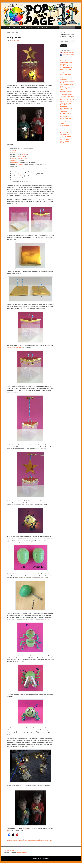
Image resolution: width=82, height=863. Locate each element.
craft (45, 839)
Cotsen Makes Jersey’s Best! (67, 99)
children (41, 839)
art (30, 839)
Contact (20, 27)
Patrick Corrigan (11, 842)
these (8, 830)
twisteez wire (22, 170)
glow (11, 840)
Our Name (31, 27)
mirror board (20, 164)
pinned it (41, 503)
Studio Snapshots (64, 141)
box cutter (13, 150)
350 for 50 (62, 93)
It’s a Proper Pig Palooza (66, 67)
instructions (19, 840)
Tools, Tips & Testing (65, 143)
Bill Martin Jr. (34, 839)
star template (14, 162)
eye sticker (20, 176)
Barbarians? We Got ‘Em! (66, 125)
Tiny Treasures (63, 77)
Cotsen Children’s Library (42, 27)
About (14, 27)
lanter (26, 840)
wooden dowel (23, 158)
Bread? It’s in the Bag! (65, 69)
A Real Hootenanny (64, 115)
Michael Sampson (45, 840)
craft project (49, 839)
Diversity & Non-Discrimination (41, 858)
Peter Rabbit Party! (64, 116)
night (51, 840)
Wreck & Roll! (63, 106)
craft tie (13, 152)
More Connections (64, 134)
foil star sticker (21, 156)
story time (17, 842)
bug (38, 839)
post (26, 828)
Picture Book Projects (16, 839)
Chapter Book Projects (65, 132)
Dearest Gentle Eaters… (66, 91)
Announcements (64, 131)
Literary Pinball (64, 111)
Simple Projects (64, 138)
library (29, 840)
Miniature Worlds (64, 79)
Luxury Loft (63, 121)
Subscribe (63, 45)
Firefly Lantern (14, 37)
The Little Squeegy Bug (39, 842)
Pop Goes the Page (9, 850)
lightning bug (34, 840)
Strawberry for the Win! (65, 76)
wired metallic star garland (15, 347)
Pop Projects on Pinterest (68, 52)
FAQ (25, 27)
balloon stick (14, 158)
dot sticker (24, 154)
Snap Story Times (64, 139)
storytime (31, 842)
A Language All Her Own (66, 94)
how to (14, 840)
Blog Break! (63, 61)
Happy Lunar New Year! (65, 113)
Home (8, 27)
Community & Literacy (65, 74)
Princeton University (72, 851)
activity (27, 839)
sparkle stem (14, 160)
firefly (8, 840)
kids (23, 840)
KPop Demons (63, 123)
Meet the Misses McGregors (67, 105)
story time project (24, 842)
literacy (39, 840)
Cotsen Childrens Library (68, 54)
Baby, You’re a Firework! (66, 66)
